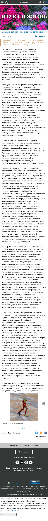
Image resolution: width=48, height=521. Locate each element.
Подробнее (14, 511)
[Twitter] (36, 433)
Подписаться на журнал (24, 24)
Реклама (25, 445)
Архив (36, 445)
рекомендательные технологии (34, 486)
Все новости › (40, 36)
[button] (44, 404)
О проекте (14, 445)
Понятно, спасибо (8, 515)
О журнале (23, 2)
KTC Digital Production (34, 494)
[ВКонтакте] (46, 433)
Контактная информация (24, 457)
